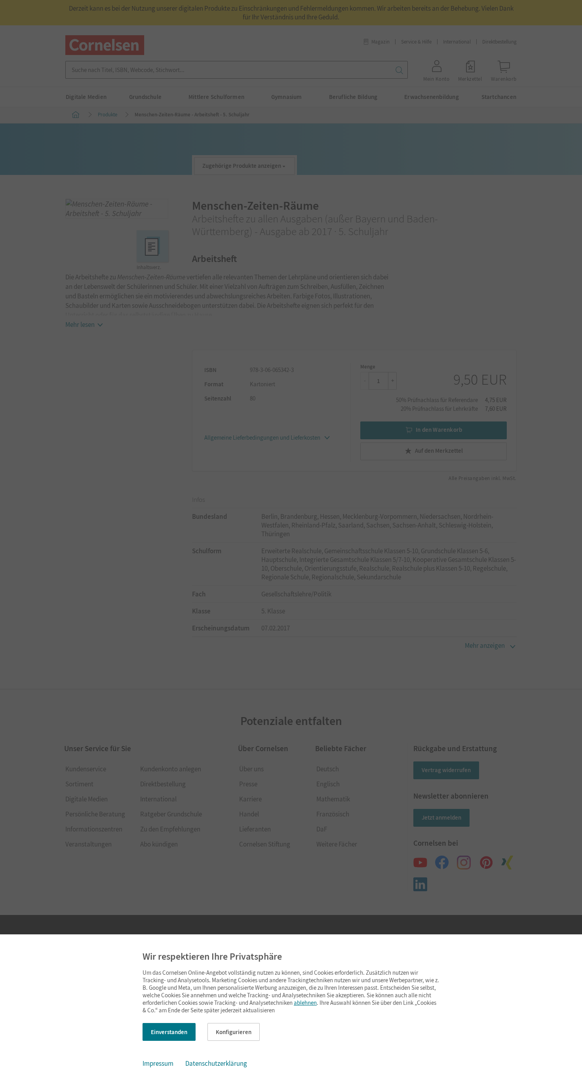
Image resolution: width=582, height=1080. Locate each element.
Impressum (158, 1063)
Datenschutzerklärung (216, 1063)
